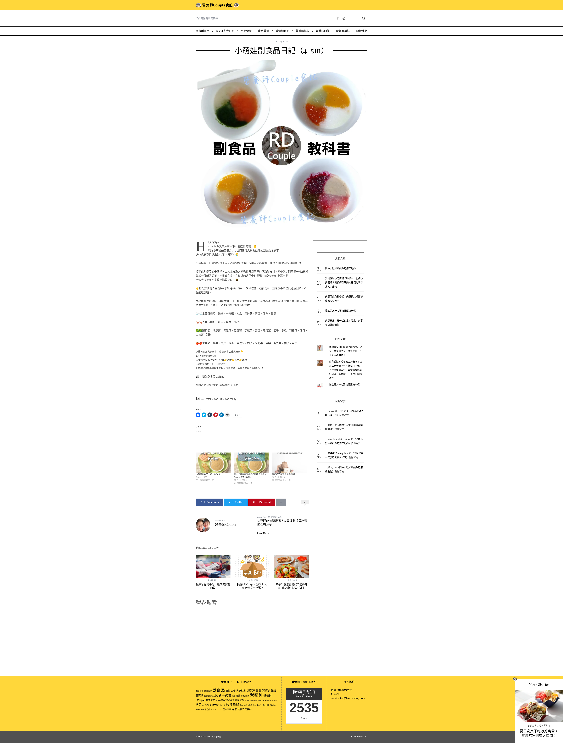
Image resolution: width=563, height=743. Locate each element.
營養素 (247, 700)
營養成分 (230, 700)
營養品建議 (245, 696)
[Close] (515, 679)
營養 (238, 695)
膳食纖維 (232, 704)
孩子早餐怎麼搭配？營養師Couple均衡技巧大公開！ (291, 586)
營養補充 (253, 700)
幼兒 (215, 695)
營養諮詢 (261, 700)
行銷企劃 (265, 705)
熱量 (233, 696)
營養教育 (239, 700)
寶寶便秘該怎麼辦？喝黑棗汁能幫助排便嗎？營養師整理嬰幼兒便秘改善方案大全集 (344, 282)
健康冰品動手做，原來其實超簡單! (213, 586)
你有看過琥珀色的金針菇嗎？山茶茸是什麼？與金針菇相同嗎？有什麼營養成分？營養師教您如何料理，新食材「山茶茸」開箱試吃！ (345, 369)
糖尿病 (200, 704)
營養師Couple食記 (216, 700)
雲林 (225, 709)
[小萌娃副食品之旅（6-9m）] (213, 463)
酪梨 (212, 709)
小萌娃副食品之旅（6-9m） (208, 474)
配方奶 (207, 709)
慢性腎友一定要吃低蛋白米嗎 (340, 310)
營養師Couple (225, 524)
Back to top (357, 737)
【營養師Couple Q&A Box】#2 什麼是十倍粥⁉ (252, 586)
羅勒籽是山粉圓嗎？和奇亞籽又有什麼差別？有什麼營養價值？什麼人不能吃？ (345, 351)
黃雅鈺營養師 (245, 709)
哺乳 (227, 690)
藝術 (254, 705)
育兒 (222, 704)
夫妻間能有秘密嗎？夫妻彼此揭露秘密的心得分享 (282, 522)
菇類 (245, 705)
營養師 (256, 695)
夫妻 (233, 690)
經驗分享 (208, 705)
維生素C (215, 705)
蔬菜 (250, 705)
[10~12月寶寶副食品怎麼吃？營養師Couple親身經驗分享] (251, 463)
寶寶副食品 (533, 725)
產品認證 (268, 700)
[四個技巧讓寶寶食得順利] (289, 463)
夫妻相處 (241, 690)
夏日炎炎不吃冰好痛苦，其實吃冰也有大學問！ (539, 733)
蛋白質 (259, 705)
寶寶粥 (199, 695)
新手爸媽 (225, 695)
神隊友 (274, 700)
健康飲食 (208, 691)
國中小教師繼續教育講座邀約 (340, 268)
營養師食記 (544, 725)
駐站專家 (232, 709)
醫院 (216, 709)
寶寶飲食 (208, 696)
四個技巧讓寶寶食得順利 (283, 474)
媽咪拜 (250, 690)
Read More (263, 533)
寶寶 (258, 690)
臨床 (242, 705)
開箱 (220, 709)
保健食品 (199, 691)
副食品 (218, 690)
